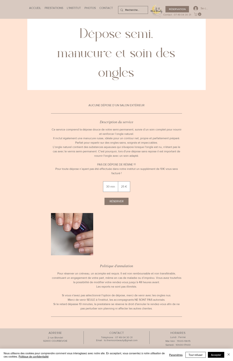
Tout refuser (196, 355)
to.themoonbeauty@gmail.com (120, 340)
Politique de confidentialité (34, 356)
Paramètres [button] (176, 355)
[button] (198, 14)
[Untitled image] (72, 234)
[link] (116, 201)
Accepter (216, 355)
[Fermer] (228, 355)
